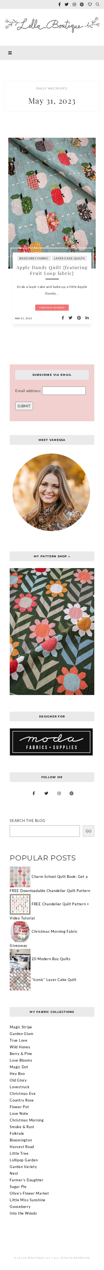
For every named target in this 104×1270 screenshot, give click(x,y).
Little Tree (19, 1153)
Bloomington (21, 1140)
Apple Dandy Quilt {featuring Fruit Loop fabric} (52, 270)
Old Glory (18, 1080)
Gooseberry (20, 1206)
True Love (18, 1040)
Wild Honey (20, 1047)
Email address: (28, 391)
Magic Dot (19, 1067)
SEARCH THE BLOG (27, 820)
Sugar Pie (18, 1186)
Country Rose (22, 1100)
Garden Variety (23, 1166)
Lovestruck (20, 1087)
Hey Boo (17, 1073)
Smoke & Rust (22, 1127)
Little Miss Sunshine (27, 1200)
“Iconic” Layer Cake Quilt (54, 979)
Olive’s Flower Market (29, 1193)
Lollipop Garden (24, 1160)
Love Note (19, 1113)
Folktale (17, 1133)
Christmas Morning (27, 1120)
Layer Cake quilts (69, 258)
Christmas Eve (23, 1093)
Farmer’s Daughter (27, 1180)
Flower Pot (19, 1107)
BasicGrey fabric (34, 258)
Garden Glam (21, 1033)
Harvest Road (22, 1146)
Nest (14, 1173)
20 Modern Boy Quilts (51, 959)
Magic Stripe (21, 1027)
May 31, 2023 (23, 318)
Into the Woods (23, 1213)
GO (88, 831)
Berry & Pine (21, 1053)
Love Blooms (21, 1060)
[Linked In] (85, 318)
